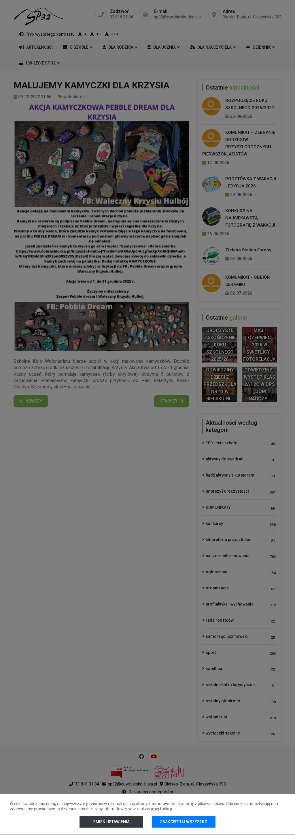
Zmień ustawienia (111, 821)
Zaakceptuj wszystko (183, 821)
